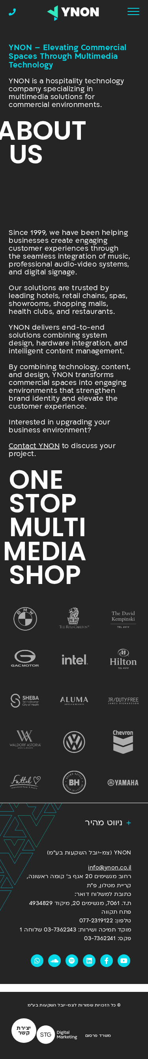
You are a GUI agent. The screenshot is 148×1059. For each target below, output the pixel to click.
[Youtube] (124, 960)
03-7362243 (60, 929)
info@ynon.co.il (109, 867)
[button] (74, 823)
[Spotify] (72, 960)
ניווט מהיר (103, 822)
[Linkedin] (89, 960)
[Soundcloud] (54, 960)
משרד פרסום (98, 1035)
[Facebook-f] (106, 960)
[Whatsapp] (37, 960)
